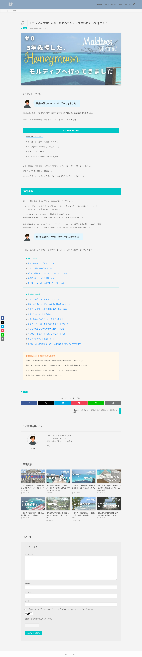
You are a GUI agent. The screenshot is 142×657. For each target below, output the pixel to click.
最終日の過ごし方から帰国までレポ (42, 278)
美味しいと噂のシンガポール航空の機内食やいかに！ (49, 304)
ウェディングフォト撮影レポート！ (42, 339)
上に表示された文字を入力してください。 (39, 619)
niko (33, 448)
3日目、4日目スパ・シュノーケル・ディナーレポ (47, 273)
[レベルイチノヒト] (10, 4)
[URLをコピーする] (113, 403)
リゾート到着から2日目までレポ (41, 268)
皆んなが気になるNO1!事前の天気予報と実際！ (47, 329)
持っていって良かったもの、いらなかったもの (46, 334)
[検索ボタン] (134, 4)
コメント (29, 554)
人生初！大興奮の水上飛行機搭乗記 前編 (44, 309)
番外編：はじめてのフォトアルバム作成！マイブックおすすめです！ (55, 344)
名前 (27, 583)
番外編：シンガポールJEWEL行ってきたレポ (46, 283)
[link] (48, 445)
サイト (27, 601)
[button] (29, 403)
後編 (65, 309)
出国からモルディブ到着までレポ (41, 263)
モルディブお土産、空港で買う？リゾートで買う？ (48, 324)
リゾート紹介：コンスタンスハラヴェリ (44, 299)
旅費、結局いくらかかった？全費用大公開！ (45, 319)
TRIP (25, 28)
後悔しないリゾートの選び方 (39, 314)
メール (28, 592)
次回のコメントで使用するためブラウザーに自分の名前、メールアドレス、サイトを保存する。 (60, 609)
